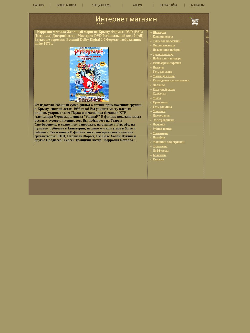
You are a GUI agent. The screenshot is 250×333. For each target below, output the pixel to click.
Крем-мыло (160, 102)
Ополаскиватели (164, 45)
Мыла (157, 98)
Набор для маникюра (167, 58)
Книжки (158, 159)
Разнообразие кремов (167, 63)
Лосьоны (159, 85)
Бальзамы (159, 155)
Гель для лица (162, 106)
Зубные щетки (162, 128)
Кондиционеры (163, 36)
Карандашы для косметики (171, 80)
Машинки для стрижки (168, 142)
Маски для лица (164, 76)
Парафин (159, 137)
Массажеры (160, 133)
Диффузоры (160, 150)
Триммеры (160, 146)
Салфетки (159, 93)
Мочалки (159, 111)
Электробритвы (163, 120)
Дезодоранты (161, 115)
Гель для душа (162, 71)
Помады (158, 67)
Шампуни (159, 32)
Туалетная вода (163, 54)
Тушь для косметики (166, 41)
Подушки (159, 124)
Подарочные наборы (166, 49)
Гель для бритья (164, 89)
